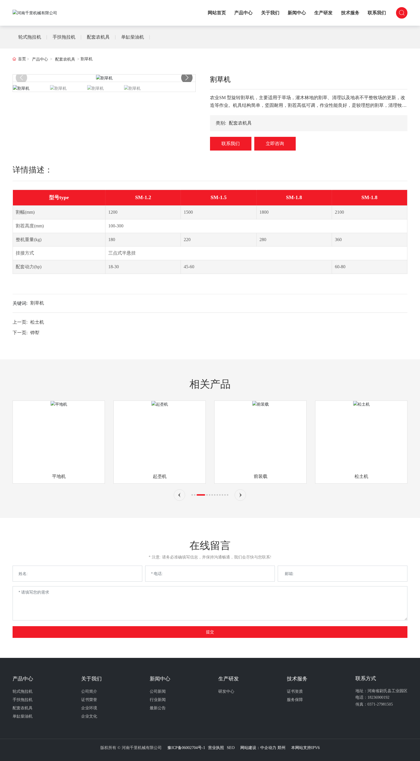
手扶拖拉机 (64, 37)
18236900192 (378, 697)
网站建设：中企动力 (258, 748)
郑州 (281, 748)
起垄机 (160, 476)
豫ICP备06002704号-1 (186, 748)
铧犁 (34, 332)
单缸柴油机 (132, 37)
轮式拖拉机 (29, 37)
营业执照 (216, 748)
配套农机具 (98, 37)
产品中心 (40, 59)
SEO (231, 748)
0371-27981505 (380, 704)
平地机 (59, 476)
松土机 (37, 322)
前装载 (260, 476)
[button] (187, 77)
